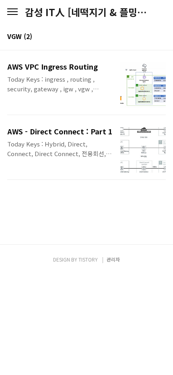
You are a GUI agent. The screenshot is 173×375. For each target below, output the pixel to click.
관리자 (113, 259)
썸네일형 (149, 37)
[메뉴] (12, 12)
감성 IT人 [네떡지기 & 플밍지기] (86, 12)
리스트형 (161, 37)
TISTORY (88, 259)
